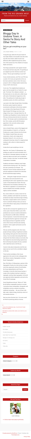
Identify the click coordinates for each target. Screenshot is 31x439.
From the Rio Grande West (15, 13)
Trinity (4, 343)
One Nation (5, 329)
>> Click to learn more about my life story (13, 419)
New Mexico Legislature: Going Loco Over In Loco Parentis (14, 311)
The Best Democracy (7, 332)
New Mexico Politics (8, 30)
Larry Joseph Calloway (8, 51)
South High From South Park (9, 335)
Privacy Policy (27, 436)
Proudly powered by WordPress (10, 433)
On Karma (5, 340)
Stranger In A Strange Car (9, 337)
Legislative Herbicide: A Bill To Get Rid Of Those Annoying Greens (13, 308)
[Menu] (2, 1)
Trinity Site (5, 346)
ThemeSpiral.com (15, 434)
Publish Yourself (6, 326)
